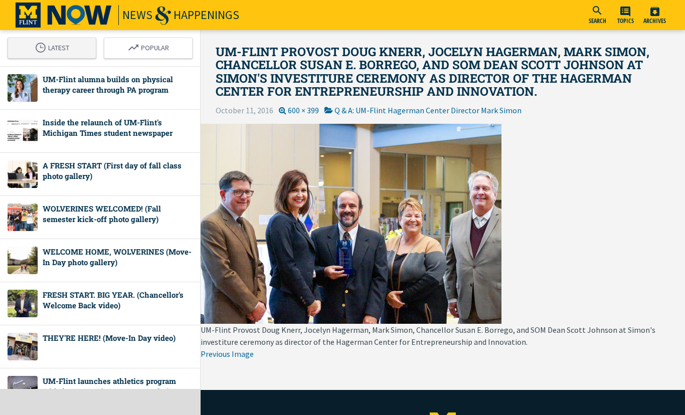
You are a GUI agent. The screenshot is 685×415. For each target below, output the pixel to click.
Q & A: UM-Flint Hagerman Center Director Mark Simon (428, 110)
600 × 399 (303, 110)
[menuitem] (597, 15)
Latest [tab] (54, 46)
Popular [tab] (151, 46)
